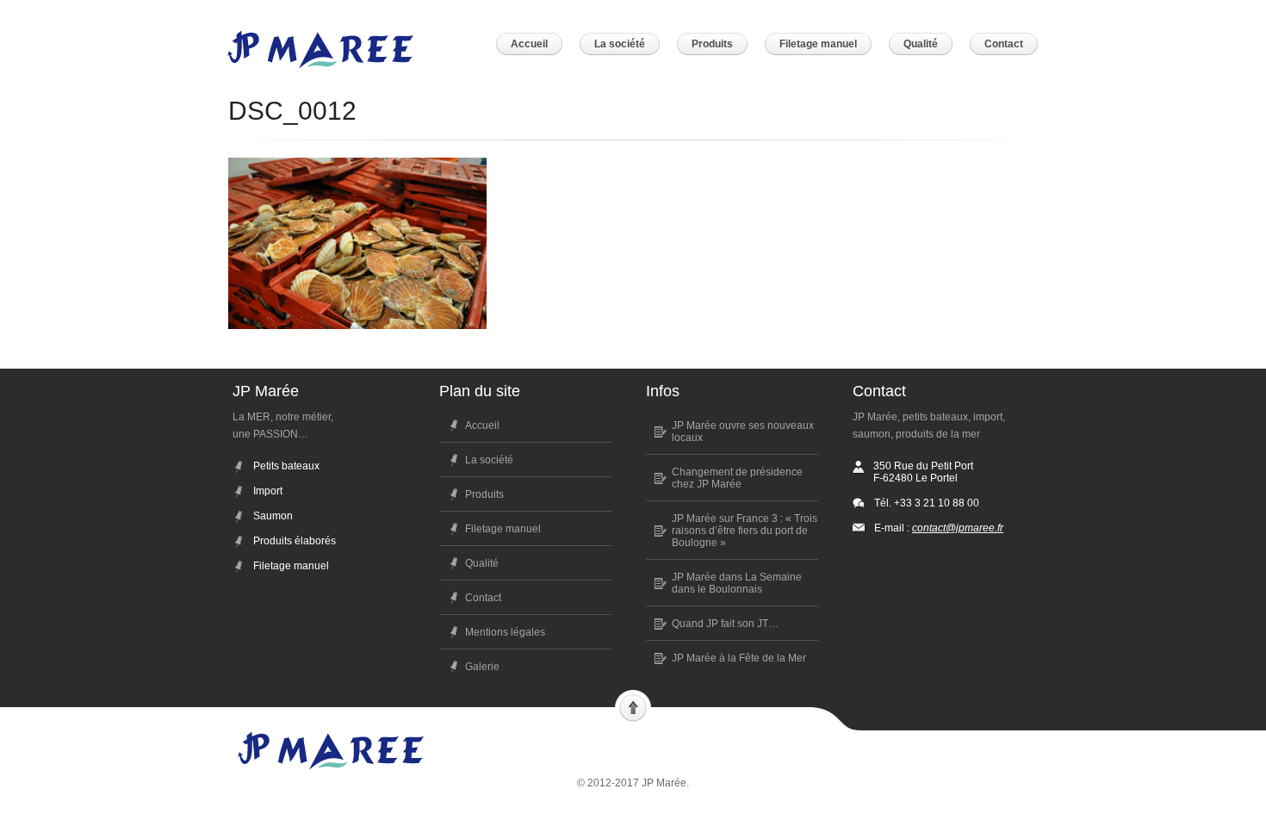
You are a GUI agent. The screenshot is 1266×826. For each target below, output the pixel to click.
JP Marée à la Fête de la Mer (739, 658)
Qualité (482, 563)
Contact (483, 598)
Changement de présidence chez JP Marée (737, 478)
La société (489, 460)
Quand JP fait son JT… (725, 624)
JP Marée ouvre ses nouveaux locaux (743, 431)
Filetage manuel (503, 529)
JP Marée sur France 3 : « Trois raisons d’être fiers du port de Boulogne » (744, 530)
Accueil (482, 425)
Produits (484, 494)
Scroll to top (633, 706)
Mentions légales (505, 632)
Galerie (482, 667)
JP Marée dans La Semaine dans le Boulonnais (737, 583)
